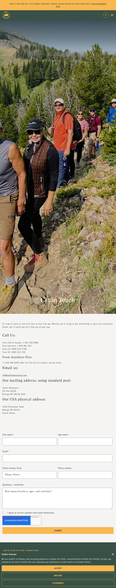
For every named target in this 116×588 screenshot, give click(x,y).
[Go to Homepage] (6, 15)
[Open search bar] (105, 15)
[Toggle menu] (112, 15)
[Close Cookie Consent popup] (112, 554)
